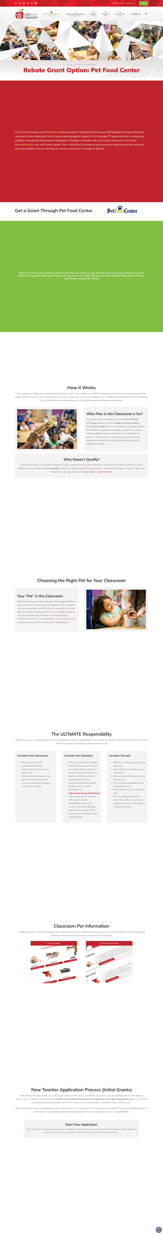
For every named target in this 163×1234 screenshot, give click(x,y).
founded (50, 131)
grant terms (61, 622)
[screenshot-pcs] (54, 946)
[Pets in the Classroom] (26, 10)
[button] (146, 14)
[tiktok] (32, 3)
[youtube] (36, 3)
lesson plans (89, 471)
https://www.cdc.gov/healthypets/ (84, 793)
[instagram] (24, 3)
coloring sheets (105, 471)
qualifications (26, 144)
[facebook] (16, 3)
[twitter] (20, 3)
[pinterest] (28, 3)
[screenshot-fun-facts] (109, 946)
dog (62, 612)
